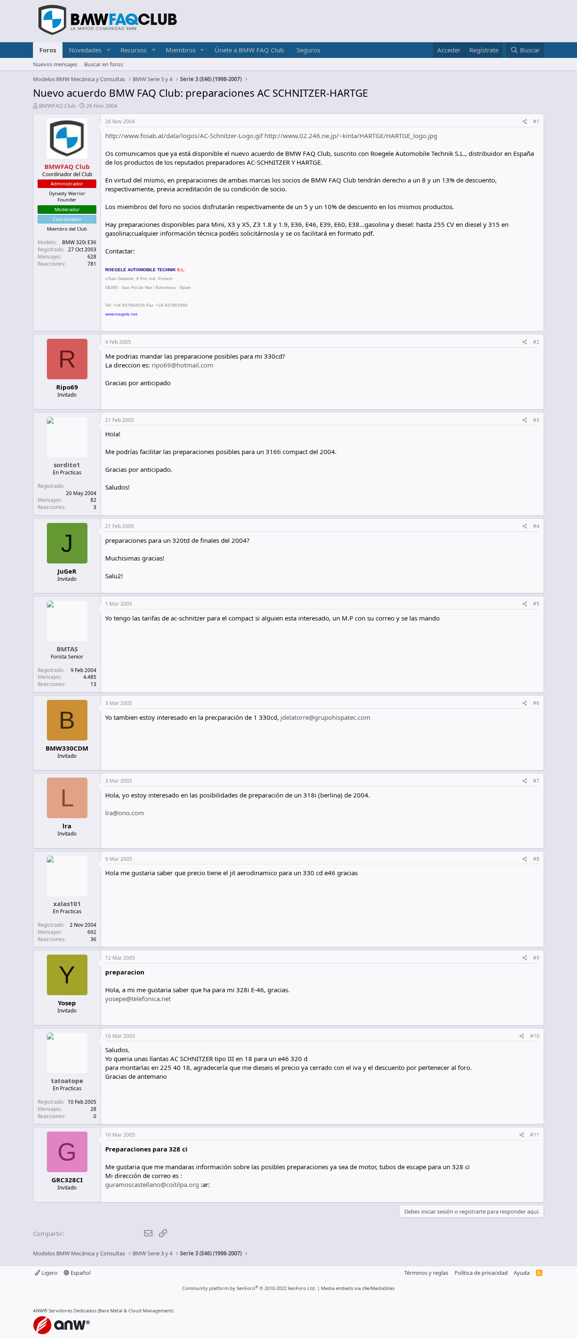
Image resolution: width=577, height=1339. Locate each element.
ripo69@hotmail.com (182, 365)
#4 (536, 526)
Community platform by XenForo (249, 1288)
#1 (536, 121)
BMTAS (67, 649)
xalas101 (67, 903)
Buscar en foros (103, 64)
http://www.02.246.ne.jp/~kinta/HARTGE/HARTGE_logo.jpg (350, 135)
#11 (534, 1134)
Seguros (308, 50)
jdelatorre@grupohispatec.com (325, 717)
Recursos (133, 50)
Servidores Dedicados (72, 1310)
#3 (536, 420)
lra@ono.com (124, 812)
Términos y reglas (426, 1272)
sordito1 (67, 464)
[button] (108, 50)
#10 (534, 1036)
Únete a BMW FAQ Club (249, 50)
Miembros (181, 50)
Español (79, 1272)
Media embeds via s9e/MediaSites (358, 1288)
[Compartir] (525, 122)
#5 (536, 603)
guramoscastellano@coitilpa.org (152, 1184)
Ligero (48, 1272)
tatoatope (67, 1080)
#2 (536, 342)
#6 (536, 703)
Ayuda (522, 1272)
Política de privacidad (481, 1272)
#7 (536, 780)
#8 (536, 859)
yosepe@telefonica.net (138, 998)
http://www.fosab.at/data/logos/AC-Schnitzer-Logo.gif (184, 135)
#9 (536, 957)
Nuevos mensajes (55, 64)
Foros (47, 50)
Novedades (85, 50)
